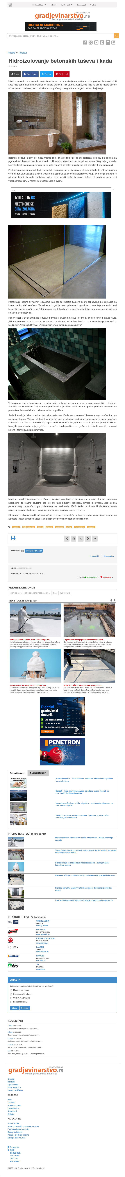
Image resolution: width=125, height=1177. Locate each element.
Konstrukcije (13, 1123)
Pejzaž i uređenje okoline (18, 1135)
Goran (10, 1026)
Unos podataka (14, 1087)
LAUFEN (40, 947)
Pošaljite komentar (34, 551)
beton (40, 527)
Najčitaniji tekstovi (38, 773)
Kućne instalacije (15, 1132)
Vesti (10, 1100)
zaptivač (59, 527)
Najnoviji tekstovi (17, 773)
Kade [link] (55, 593)
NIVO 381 (40, 956)
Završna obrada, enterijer (19, 1129)
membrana (79, 527)
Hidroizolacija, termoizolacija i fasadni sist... (28, 685)
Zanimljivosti (13, 1108)
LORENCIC (41, 930)
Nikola (10, 1032)
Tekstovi (22, 52)
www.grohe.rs (42, 926)
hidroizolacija (28, 527)
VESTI (53, 5)
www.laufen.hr (42, 952)
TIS (37, 965)
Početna (11, 52)
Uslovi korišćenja (15, 1090)
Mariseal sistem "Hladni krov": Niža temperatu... (30, 640)
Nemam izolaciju (20, 1002)
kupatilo (16, 527)
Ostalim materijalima (21, 998)
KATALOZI (81, 5)
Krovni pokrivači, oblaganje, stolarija (23, 1126)
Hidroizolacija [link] (15, 593)
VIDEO (93, 5)
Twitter (47, 74)
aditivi (68, 527)
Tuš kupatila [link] (65, 593)
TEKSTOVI (67, 5)
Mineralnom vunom (21, 990)
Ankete (11, 1114)
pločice (49, 527)
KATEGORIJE (39, 5)
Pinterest (63, 74)
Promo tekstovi (14, 1106)
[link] (62, 16)
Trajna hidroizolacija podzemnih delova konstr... (84, 640)
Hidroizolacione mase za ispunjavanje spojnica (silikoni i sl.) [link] (38, 593)
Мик (9, 1051)
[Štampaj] (13, 538)
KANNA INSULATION (45, 938)
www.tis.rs (40, 969)
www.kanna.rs (42, 943)
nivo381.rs (40, 960)
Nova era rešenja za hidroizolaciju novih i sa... (83, 685)
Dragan (11, 1038)
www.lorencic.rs (43, 934)
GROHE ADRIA (42, 921)
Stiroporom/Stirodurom (22, 994)
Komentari (15, 1021)
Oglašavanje (13, 1085)
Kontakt (11, 1082)
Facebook (31, 74)
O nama (11, 1079)
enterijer (91, 527)
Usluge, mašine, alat (16, 1138)
